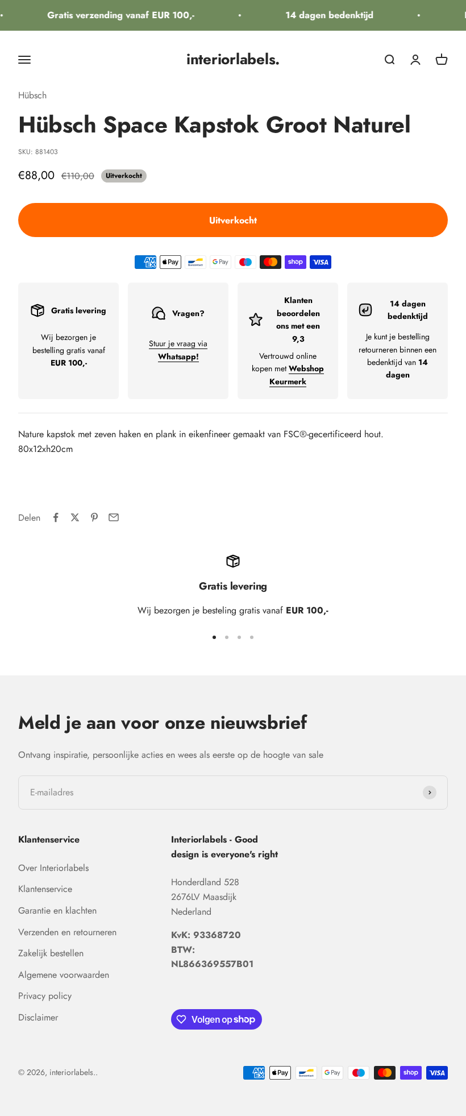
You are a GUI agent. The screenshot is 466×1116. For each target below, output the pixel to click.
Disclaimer (38, 1017)
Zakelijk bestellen (51, 953)
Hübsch (32, 95)
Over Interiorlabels (53, 867)
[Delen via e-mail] (113, 517)
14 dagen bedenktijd (326, 15)
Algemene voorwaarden (63, 974)
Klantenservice (45, 888)
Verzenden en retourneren (67, 932)
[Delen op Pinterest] (94, 517)
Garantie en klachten (57, 910)
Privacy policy (45, 995)
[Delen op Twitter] (75, 517)
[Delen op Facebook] (55, 517)
